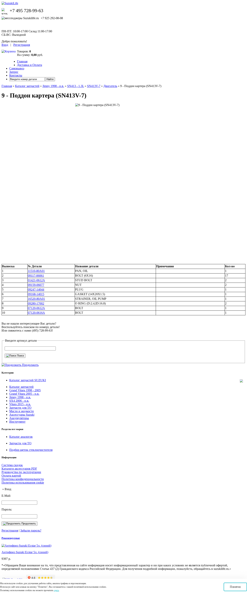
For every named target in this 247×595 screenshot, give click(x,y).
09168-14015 (36, 294)
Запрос (13, 72)
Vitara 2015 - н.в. (20, 404)
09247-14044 (36, 289)
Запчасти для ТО (20, 407)
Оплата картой (11, 475)
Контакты (15, 75)
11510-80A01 (36, 271)
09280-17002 (36, 303)
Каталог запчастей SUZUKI (27, 380)
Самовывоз (16, 68)
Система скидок (12, 465)
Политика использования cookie (23, 482)
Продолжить (28, 523)
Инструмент (17, 421)
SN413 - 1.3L (75, 86)
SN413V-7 (93, 86)
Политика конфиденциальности (23, 479)
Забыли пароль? (30, 530)
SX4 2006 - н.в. (19, 400)
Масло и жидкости (21, 411)
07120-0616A (36, 312)
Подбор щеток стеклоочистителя (30, 449)
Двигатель (110, 86)
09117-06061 (36, 275)
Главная (22, 61)
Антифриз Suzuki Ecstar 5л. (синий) (25, 552)
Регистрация (21, 44)
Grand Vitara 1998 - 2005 (25, 390)
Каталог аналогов (21, 436)
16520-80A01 (36, 298)
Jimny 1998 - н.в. (53, 86)
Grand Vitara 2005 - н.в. (24, 393)
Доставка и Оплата (29, 65)
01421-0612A (36, 280)
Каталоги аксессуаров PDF (19, 468)
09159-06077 (36, 284)
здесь (56, 590)
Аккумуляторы (19, 418)
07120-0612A (36, 308)
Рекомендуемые (11, 538)
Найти (50, 79)
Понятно (235, 586)
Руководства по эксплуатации (21, 472)
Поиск (20, 355)
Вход (5, 44)
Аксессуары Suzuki (21, 414)
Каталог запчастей (27, 86)
